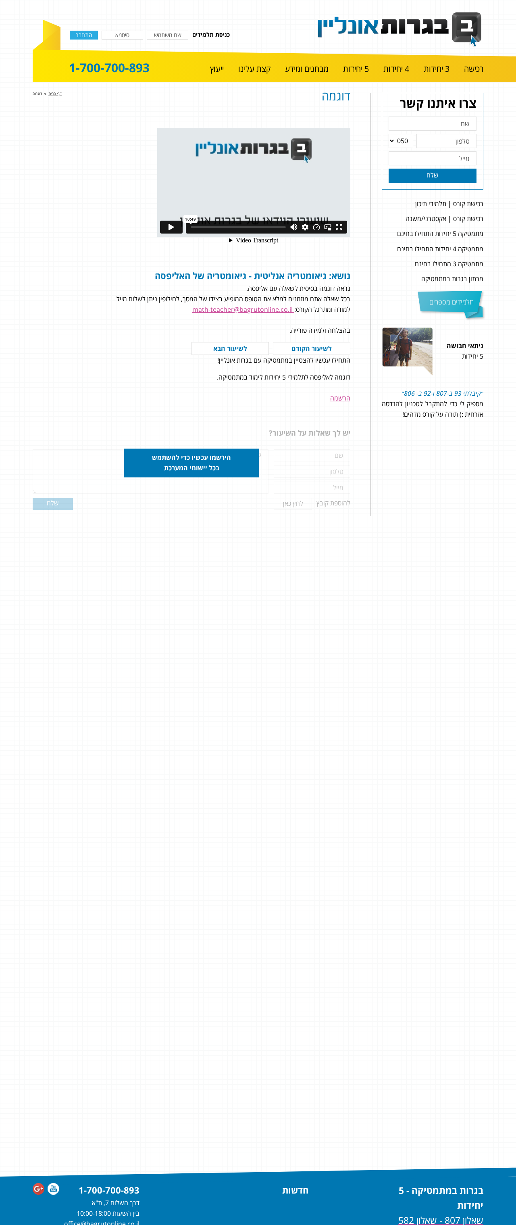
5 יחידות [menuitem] (356, 69)
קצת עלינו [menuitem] (254, 69)
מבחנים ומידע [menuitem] (307, 69)
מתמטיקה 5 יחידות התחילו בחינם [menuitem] (440, 233)
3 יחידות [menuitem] (436, 69)
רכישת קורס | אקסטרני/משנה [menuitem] (444, 218)
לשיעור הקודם (311, 348)
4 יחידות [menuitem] (396, 69)
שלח (433, 175)
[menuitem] (473, 69)
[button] (492, 398)
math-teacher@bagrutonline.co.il (243, 309)
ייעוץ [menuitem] (217, 69)
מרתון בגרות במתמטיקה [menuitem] (452, 278)
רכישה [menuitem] (473, 69)
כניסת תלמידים (211, 34)
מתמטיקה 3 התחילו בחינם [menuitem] (449, 263)
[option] (432, 398)
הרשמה (340, 398)
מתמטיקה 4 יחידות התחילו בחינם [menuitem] (440, 248)
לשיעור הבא (230, 348)
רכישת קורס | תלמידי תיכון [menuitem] (449, 203)
